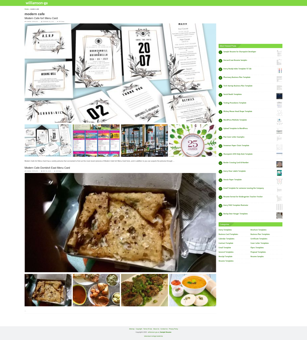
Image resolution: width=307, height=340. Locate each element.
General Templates (32, 21)
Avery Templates (225, 230)
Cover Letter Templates (260, 243)
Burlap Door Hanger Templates (235, 214)
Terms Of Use (147, 329)
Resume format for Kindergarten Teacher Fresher (243, 197)
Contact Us (164, 329)
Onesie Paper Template (232, 180)
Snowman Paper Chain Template (236, 145)
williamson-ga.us (153, 332)
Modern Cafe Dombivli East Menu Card (47, 167)
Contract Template (226, 243)
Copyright (139, 329)
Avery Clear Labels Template (234, 171)
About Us (156, 329)
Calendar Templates (226, 239)
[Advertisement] (251, 24)
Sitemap (132, 329)
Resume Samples (257, 256)
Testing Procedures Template (234, 103)
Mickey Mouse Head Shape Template (237, 111)
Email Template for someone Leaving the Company (243, 188)
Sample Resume (165, 332)
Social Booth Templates (232, 94)
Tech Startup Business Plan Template (237, 86)
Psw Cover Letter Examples (233, 137)
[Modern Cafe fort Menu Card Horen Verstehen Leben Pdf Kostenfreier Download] (96, 141)
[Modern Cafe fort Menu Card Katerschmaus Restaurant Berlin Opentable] (144, 141)
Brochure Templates (258, 230)
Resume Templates (226, 261)
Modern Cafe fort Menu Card (41, 18)
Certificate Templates (259, 239)
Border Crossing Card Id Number (236, 162)
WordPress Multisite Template (235, 120)
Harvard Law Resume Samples (235, 60)
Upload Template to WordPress (235, 128)
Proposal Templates (258, 252)
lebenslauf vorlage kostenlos (153, 336)
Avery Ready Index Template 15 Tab (237, 69)
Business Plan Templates (260, 234)
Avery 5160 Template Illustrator (235, 205)
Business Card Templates (228, 234)
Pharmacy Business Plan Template (236, 77)
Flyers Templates (257, 248)
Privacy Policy (173, 329)
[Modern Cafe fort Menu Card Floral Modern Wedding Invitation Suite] (48, 141)
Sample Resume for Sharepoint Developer (239, 52)
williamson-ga (37, 3)
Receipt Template (225, 256)
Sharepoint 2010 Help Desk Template (238, 154)
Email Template (225, 248)
